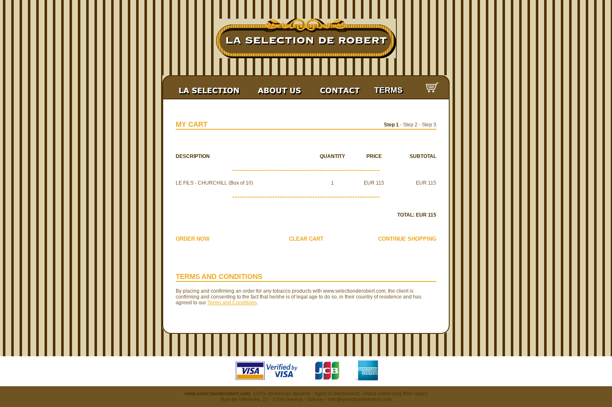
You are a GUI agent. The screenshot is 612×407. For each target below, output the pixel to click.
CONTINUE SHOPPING (407, 239)
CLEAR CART (306, 239)
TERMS (388, 90)
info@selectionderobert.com (360, 399)
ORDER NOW (192, 239)
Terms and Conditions (232, 303)
